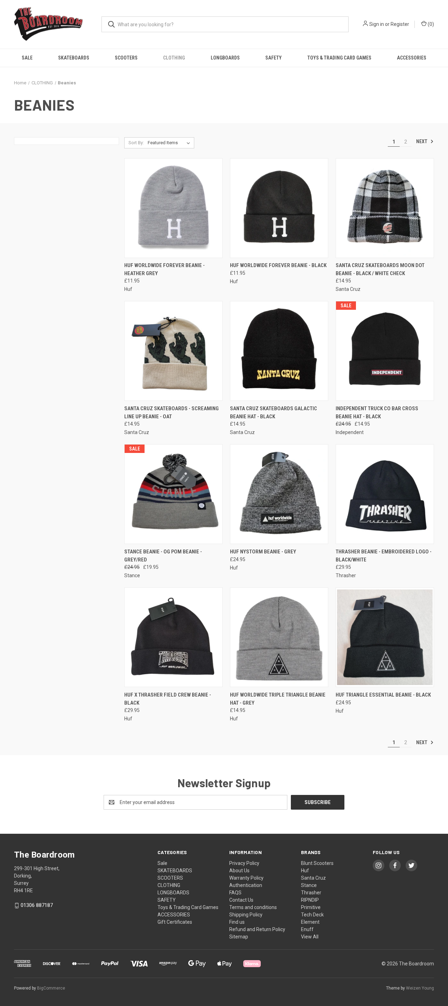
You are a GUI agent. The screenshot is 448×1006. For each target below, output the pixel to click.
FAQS (235, 892)
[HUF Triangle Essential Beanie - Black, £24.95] (385, 637)
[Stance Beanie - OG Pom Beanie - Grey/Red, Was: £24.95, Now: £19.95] (173, 494)
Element (310, 922)
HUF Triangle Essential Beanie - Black (383, 695)
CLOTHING (174, 58)
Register (400, 24)
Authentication (245, 885)
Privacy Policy (244, 863)
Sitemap (238, 936)
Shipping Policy (245, 914)
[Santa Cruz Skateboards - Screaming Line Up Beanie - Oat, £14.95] (173, 350)
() (430, 24)
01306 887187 (37, 905)
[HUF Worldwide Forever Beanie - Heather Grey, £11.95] (173, 208)
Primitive (311, 907)
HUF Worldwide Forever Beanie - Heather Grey (164, 269)
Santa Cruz (313, 878)
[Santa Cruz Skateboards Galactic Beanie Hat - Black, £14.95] (279, 350)
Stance (309, 885)
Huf (305, 870)
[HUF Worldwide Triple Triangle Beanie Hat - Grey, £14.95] (279, 637)
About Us (239, 870)
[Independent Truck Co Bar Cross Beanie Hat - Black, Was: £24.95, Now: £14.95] (385, 350)
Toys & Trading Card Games (339, 58)
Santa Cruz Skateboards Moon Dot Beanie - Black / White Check (380, 269)
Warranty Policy (246, 878)
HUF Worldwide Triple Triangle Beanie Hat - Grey (278, 699)
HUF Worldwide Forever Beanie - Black (278, 265)
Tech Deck (312, 914)
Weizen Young (420, 988)
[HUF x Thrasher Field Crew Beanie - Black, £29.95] (173, 637)
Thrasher (311, 892)
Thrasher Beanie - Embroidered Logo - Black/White (384, 556)
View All (309, 936)
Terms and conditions (253, 907)
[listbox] (170, 143)
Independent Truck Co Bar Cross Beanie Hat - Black (377, 412)
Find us (237, 922)
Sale (27, 58)
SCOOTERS (126, 58)
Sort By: (136, 142)
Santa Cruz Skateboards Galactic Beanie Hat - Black (273, 412)
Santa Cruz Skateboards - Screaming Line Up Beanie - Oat (171, 412)
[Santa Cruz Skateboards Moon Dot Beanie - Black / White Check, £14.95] (385, 208)
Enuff (307, 929)
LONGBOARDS (225, 58)
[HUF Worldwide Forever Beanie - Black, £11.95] (279, 208)
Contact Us (241, 900)
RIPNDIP (310, 900)
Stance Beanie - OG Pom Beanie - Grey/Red (163, 556)
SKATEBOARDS (73, 58)
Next (422, 141)
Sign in (376, 24)
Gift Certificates (175, 922)
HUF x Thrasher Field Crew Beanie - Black (167, 699)
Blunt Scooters (317, 863)
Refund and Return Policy (257, 929)
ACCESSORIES (411, 58)
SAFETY (273, 58)
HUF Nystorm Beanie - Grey (263, 552)
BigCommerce (51, 988)
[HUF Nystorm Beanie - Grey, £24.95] (279, 494)
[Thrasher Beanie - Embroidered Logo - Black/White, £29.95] (385, 494)
